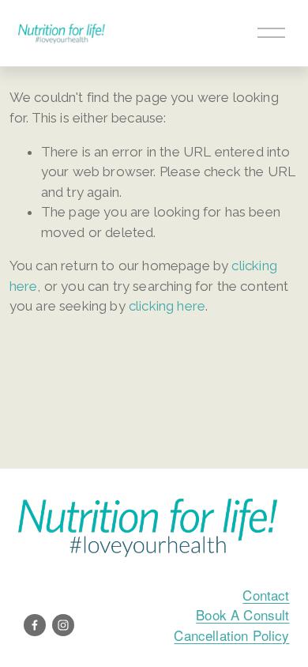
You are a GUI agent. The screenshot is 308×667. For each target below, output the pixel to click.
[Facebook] (35, 625)
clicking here (167, 306)
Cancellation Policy (231, 635)
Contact (265, 594)
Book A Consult (242, 614)
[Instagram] (63, 625)
